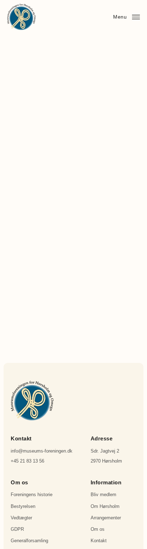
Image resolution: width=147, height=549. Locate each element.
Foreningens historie (31, 494)
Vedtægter (21, 517)
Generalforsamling (29, 540)
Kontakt (99, 540)
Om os (98, 529)
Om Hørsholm (105, 506)
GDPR (17, 529)
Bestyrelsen (23, 506)
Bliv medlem (103, 494)
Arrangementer (106, 517)
